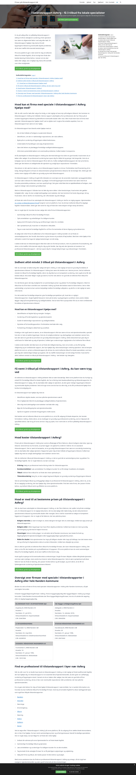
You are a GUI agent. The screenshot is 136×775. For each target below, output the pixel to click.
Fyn (94, 2)
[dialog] (68, 769)
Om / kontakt (110, 2)
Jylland (89, 2)
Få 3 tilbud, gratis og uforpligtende (68, 19)
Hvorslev (20, 701)
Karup (19, 726)
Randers (20, 697)
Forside (82, 2)
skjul (33, 75)
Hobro (19, 719)
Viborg (19, 711)
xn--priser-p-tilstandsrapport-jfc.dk (27, 203)
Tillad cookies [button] (61, 771)
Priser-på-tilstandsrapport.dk (26, 2)
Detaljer (83, 768)
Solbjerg (20, 722)
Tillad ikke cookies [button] (74, 771)
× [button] (134, 764)
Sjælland (100, 2)
